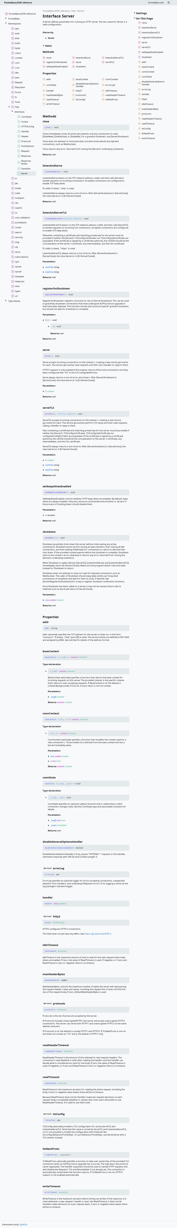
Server (80, 10)
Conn (58, 761)
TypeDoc (23, 1224)
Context (60, 600)
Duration (62, 951)
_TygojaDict (65, 1155)
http (73, 10)
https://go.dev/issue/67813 (97, 933)
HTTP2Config (58, 923)
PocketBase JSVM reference (18, 2)
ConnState (61, 825)
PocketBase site (156, 2)
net (54, 761)
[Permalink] (51, 121)
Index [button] (48, 46)
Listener (50, 391)
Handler (62, 904)
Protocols (61, 1010)
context (52, 600)
